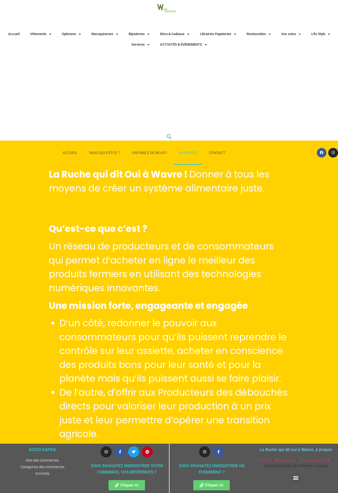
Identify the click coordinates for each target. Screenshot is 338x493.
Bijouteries (137, 34)
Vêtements (38, 34)
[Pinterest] (147, 451)
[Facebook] (321, 152)
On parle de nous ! (149, 153)
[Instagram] (333, 152)
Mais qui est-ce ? (105, 153)
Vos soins (288, 34)
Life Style (318, 34)
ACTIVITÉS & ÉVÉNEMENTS (181, 44)
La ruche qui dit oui (315, 460)
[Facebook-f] (119, 451)
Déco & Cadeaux (172, 34)
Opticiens (69, 34)
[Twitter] (133, 451)
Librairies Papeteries (215, 34)
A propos (188, 153)
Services (138, 44)
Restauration (256, 34)
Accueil (14, 34)
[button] (296, 477)
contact (217, 153)
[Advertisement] (169, 89)
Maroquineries (102, 34)
